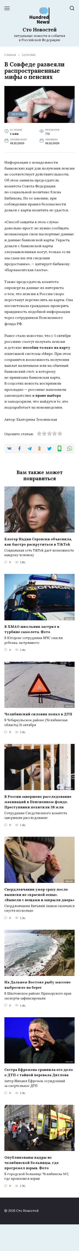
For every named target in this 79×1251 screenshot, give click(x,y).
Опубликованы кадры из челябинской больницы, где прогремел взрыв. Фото (31, 1162)
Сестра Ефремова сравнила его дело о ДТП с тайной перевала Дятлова (38, 1072)
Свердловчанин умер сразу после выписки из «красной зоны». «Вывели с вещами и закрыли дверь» (39, 894)
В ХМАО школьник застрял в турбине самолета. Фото (31, 629)
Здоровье (18, 114)
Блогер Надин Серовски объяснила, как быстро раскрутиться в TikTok (38, 541)
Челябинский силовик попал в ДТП (38, 714)
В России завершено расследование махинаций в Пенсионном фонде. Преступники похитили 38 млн (37, 801)
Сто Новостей (40, 29)
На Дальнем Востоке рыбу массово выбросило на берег (37, 985)
